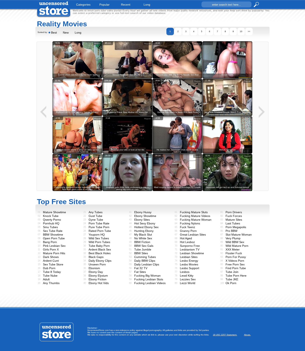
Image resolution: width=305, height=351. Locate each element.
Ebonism (94, 268)
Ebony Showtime (145, 216)
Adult (46, 279)
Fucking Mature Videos (195, 216)
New (66, 32)
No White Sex (143, 238)
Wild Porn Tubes (99, 242)
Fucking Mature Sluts (194, 212)
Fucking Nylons (190, 223)
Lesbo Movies (189, 264)
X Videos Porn (235, 260)
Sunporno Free (190, 245)
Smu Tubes (50, 227)
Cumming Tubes (145, 257)
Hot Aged (186, 238)
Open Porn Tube (54, 238)
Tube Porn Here (236, 275)
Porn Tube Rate (99, 223)
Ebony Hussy (142, 212)
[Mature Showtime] (227, 153)
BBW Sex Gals (143, 245)
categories (83, 4)
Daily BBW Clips (144, 260)
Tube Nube (50, 275)
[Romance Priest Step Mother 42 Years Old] (127, 115)
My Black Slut (143, 234)
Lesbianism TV (189, 249)
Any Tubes (95, 212)
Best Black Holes (100, 253)
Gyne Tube (96, 219)
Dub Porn (49, 268)
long (147, 4)
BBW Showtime (53, 234)
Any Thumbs (51, 283)
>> (249, 31)
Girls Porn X (51, 249)
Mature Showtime (54, 212)
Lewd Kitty (186, 275)
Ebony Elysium (98, 275)
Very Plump (233, 238)
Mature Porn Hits (54, 253)
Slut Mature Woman (239, 234)
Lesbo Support (189, 268)
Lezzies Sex (188, 279)
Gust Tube (95, 216)
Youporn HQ (97, 234)
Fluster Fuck (234, 253)
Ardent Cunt (51, 260)
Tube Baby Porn (99, 245)
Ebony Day (96, 272)
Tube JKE (232, 279)
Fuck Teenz (187, 227)
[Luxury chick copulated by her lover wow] (77, 78)
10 (241, 31)
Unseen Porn (97, 264)
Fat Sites (140, 272)
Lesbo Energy (189, 260)
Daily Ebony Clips (100, 260)
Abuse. (247, 335)
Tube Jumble (142, 249)
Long (78, 32)
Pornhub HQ (51, 223)
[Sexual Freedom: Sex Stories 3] (127, 78)
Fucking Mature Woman (195, 219)
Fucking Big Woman (147, 275)
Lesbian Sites (189, 257)
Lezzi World (187, 283)
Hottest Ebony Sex (146, 227)
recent (125, 4)
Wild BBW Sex (235, 242)
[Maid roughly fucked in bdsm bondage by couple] (177, 190)
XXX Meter (233, 249)
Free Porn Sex (235, 264)
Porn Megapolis (236, 227)
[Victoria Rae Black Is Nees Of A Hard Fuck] (177, 115)
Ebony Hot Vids (99, 283)
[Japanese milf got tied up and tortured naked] (227, 190)
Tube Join (232, 272)
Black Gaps (96, 257)
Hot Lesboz (187, 242)
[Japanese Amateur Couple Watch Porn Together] (227, 115)
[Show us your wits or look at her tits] (127, 153)
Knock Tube (51, 216)
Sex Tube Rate (52, 231)
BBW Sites (141, 253)
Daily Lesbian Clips (146, 264)
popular (104, 4)
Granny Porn (188, 231)
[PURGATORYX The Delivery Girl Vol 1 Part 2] (77, 115)
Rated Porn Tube (100, 231)
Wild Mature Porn (237, 245)
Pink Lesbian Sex (54, 245)
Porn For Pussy (236, 257)
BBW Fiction (142, 242)
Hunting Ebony (144, 231)
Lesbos (184, 272)
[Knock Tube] (227, 78)
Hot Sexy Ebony (144, 223)
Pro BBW (231, 231)
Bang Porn (50, 242)
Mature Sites (234, 219)
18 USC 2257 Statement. (225, 335)
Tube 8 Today (52, 272)
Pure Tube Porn (99, 227)
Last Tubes (233, 223)
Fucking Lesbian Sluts (148, 279)
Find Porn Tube (236, 268)
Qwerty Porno (52, 219)
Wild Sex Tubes (99, 238)
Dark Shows (51, 257)
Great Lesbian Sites (193, 234)
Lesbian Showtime (192, 253)
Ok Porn (231, 283)
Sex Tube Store (53, 264)
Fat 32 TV (140, 268)
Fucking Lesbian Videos (150, 283)
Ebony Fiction (97, 279)
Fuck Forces (234, 216)
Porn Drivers (234, 212)
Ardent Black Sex (100, 249)
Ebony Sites (142, 219)
